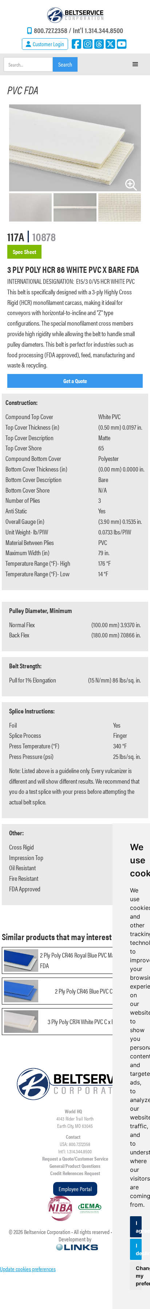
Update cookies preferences (28, 1269)
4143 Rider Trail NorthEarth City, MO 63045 (75, 1122)
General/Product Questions (75, 1165)
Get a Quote (75, 381)
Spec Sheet (24, 251)
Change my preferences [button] (139, 1275)
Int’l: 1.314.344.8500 (75, 1151)
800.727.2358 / (53, 30)
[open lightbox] (75, 147)
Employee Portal (75, 1189)
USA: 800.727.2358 (75, 1143)
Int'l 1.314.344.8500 (98, 30)
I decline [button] (139, 1249)
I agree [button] (139, 1227)
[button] (135, 64)
